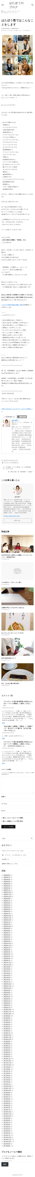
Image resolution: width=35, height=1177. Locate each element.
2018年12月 (8, 1035)
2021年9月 (8, 967)
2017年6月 (8, 1073)
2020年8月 (8, 992)
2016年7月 (8, 1097)
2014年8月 (8, 1146)
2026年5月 (8, 881)
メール (4, 804)
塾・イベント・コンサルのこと (23, 30)
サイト (3, 811)
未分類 (5, 859)
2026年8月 (8, 875)
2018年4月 (8, 1052)
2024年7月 (8, 922)
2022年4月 (8, 954)
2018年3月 (8, 1054)
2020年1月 (8, 1007)
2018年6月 (8, 1048)
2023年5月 (8, 937)
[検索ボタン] (32, 5)
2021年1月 (8, 982)
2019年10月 (9, 1013)
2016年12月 (8, 1086)
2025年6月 (8, 903)
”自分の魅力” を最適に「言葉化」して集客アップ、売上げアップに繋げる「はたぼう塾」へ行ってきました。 (18, 728)
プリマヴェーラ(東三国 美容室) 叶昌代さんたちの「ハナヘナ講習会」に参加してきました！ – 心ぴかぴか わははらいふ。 (18, 744)
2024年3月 (8, 924)
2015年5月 (8, 1126)
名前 (3, 797)
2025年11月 (8, 894)
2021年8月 (8, 969)
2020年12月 (9, 984)
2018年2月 (8, 1056)
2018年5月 (8, 1050)
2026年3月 (8, 886)
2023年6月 (8, 935)
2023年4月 (8, 939)
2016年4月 (8, 1103)
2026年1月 (8, 890)
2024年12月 (8, 915)
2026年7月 (8, 877)
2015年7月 (8, 1122)
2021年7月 (8, 971)
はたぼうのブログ (16, 5)
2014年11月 (9, 1139)
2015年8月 (8, 1120)
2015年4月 (8, 1129)
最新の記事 (23, 417)
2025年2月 (8, 911)
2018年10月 (8, 1039)
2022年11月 (8, 945)
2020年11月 (9, 986)
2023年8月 (8, 930)
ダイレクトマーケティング (9, 30)
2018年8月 (8, 1043)
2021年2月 (8, 979)
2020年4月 (8, 1001)
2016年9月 (8, 1092)
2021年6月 (8, 973)
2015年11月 (8, 1114)
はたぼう (15, 420)
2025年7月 (8, 901)
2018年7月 (8, 1045)
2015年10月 (8, 1116)
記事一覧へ (17, 520)
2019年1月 (8, 1033)
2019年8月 (8, 1018)
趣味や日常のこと (10, 863)
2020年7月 (8, 994)
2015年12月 (8, 1112)
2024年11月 (8, 918)
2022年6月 (8, 950)
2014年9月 (8, 1144)
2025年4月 (8, 907)
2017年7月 (8, 1071)
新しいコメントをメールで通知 (13, 818)
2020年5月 (8, 999)
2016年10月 (8, 1090)
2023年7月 (8, 933)
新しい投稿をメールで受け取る (13, 821)
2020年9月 (8, 990)
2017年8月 (8, 1069)
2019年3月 (8, 1028)
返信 (3, 723)
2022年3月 (8, 956)
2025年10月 (8, 896)
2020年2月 (8, 1005)
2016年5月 (8, 1101)
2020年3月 (8, 1003)
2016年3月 (8, 1105)
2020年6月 (8, 996)
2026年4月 (8, 883)
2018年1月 (8, 1058)
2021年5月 (8, 975)
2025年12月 (8, 892)
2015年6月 (8, 1124)
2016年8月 (8, 1095)
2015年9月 (8, 1118)
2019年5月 (8, 1024)
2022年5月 (8, 952)
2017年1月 (8, 1084)
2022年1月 (8, 960)
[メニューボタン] (2, 5)
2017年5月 (8, 1075)
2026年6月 (8, 879)
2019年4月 (8, 1026)
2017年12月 (9, 1060)
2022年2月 (8, 958)
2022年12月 (8, 943)
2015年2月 (8, 1133)
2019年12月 (9, 1009)
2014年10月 (9, 1141)
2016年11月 (9, 1088)
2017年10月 (9, 1065)
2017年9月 (8, 1067)
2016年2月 (8, 1107)
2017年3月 (8, 1080)
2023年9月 (8, 928)
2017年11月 (8, 1063)
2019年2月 (8, 1031)
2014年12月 (8, 1137)
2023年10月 (8, 926)
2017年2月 (8, 1082)
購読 (4, 1164)
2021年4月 (8, 977)
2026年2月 (8, 888)
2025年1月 (8, 913)
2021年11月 (8, 962)
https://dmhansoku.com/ (12, 516)
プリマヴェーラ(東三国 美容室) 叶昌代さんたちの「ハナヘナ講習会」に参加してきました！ (18, 703)
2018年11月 (8, 1037)
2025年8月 (8, 898)
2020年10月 (8, 988)
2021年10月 (8, 965)
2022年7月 (8, 947)
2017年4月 (8, 1077)
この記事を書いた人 (9, 417)
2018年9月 (8, 1041)
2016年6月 (8, 1099)
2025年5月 (8, 905)
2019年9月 (8, 1016)
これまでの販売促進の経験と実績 (12, 305)
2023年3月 (8, 941)
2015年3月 (8, 1131)
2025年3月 (8, 909)
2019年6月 (8, 1022)
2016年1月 (8, 1109)
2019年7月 (8, 1020)
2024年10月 (8, 920)
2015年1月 (8, 1135)
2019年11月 (9, 1011)
